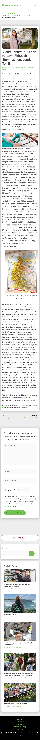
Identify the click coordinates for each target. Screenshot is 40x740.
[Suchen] (32, 553)
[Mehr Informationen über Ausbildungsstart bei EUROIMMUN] (20, 692)
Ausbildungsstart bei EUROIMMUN (15, 704)
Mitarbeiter (6, 68)
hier (30, 395)
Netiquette (20, 729)
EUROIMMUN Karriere (20, 538)
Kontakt (20, 719)
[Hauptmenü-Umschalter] (35, 5)
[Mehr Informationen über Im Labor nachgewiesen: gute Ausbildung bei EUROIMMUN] (20, 631)
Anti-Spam (16, 490)
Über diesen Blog (20, 727)
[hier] (34, 499)
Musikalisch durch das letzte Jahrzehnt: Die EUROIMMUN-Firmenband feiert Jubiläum (18, 674)
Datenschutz (20, 724)
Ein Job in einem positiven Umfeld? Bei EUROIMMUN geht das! (17, 585)
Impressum (20, 722)
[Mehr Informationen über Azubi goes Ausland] (20, 603)
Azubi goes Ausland (10, 614)
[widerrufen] (8, 506)
